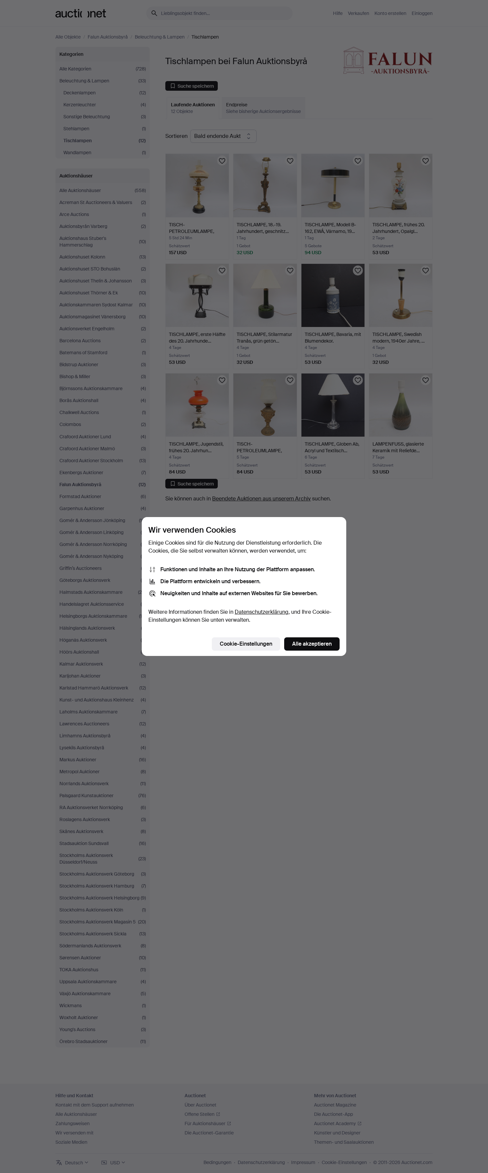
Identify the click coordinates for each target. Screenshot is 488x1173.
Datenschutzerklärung (261, 611)
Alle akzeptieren (312, 643)
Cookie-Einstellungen (246, 643)
